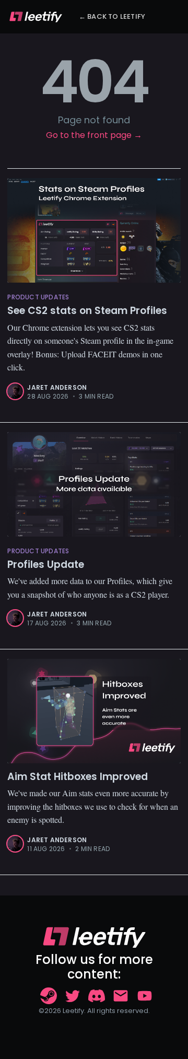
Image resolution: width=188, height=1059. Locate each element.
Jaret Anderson (57, 387)
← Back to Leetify (112, 16)
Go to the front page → (94, 135)
